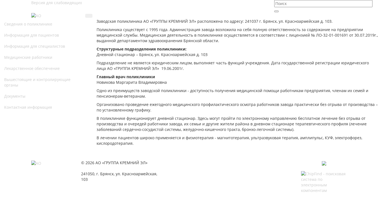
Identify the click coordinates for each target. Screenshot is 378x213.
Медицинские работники (28, 57)
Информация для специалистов (34, 46)
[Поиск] (276, 11)
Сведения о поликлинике (28, 24)
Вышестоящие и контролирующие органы (37, 82)
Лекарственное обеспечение (32, 68)
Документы (14, 96)
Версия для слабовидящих (56, 2)
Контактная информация (28, 107)
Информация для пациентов (31, 35)
